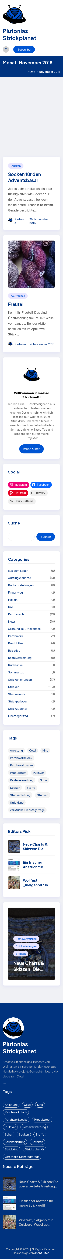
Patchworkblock (21, 758)
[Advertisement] (31, 111)
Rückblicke (15, 665)
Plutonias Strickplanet (19, 34)
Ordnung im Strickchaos (24, 629)
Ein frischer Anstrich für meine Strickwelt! (38, 867)
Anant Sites (41, 1253)
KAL (10, 607)
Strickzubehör (17, 708)
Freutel (15, 304)
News (12, 621)
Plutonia (20, 344)
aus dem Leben (18, 570)
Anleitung (16, 750)
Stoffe (31, 787)
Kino (45, 750)
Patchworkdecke (21, 765)
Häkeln (13, 600)
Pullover (38, 773)
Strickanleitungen (20, 679)
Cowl (32, 750)
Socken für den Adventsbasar (24, 177)
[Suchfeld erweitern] (6, 49)
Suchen (46, 536)
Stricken (16, 165)
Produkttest (16, 643)
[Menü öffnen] (58, 22)
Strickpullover (17, 701)
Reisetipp (14, 650)
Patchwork (15, 636)
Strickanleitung (20, 795)
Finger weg (15, 592)
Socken (15, 787)
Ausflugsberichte (19, 578)
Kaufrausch (18, 295)
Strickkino (17, 802)
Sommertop (16, 672)
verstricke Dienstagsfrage (27, 810)
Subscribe (24, 49)
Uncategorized (18, 716)
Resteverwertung (19, 658)
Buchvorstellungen (21, 585)
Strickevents (16, 694)
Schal (43, 780)
